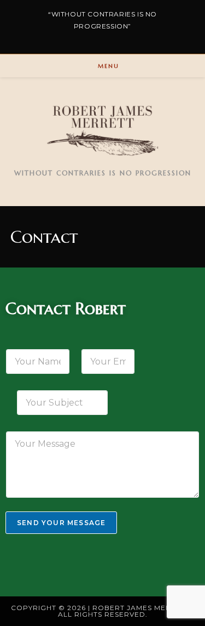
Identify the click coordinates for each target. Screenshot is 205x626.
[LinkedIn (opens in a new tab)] (106, 37)
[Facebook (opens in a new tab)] (84, 37)
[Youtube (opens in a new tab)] (124, 37)
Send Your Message (61, 523)
